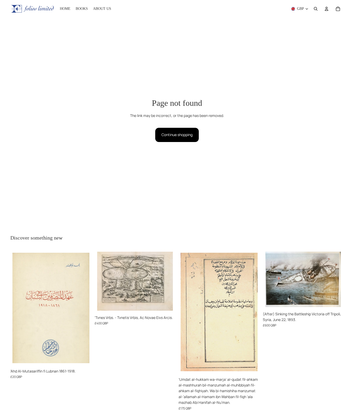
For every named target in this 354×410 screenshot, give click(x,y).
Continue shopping (177, 134)
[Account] (326, 8)
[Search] (315, 8)
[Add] (83, 358)
